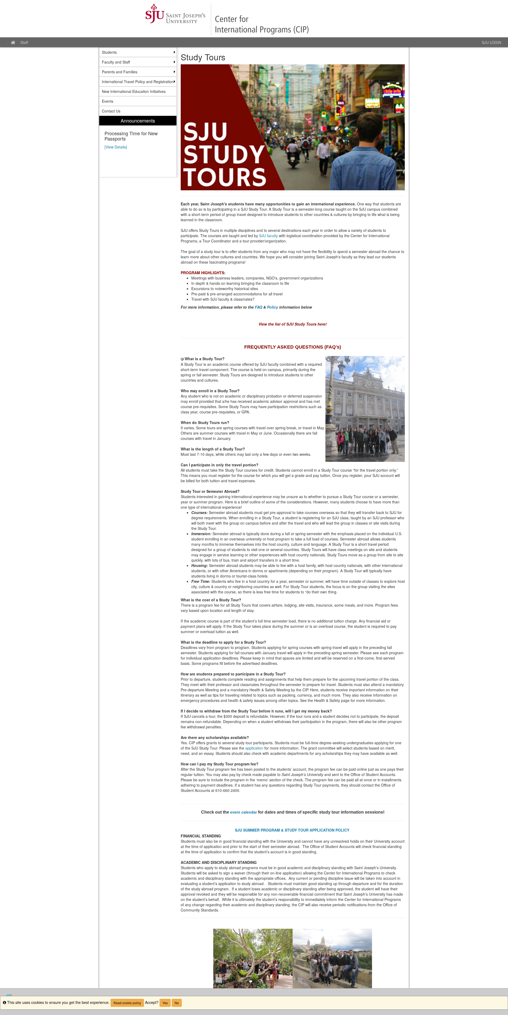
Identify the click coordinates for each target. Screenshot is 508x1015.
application (254, 748)
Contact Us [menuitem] (111, 111)
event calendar (243, 812)
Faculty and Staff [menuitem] (116, 62)
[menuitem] (137, 146)
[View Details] (116, 147)
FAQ (258, 307)
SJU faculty (268, 235)
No (177, 1002)
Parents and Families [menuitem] (119, 71)
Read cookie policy (127, 1002)
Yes (165, 1002)
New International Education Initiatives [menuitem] (134, 91)
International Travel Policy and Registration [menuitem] (138, 81)
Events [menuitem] (107, 101)
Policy (272, 307)
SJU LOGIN (491, 42)
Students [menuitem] (109, 52)
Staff (24, 42)
